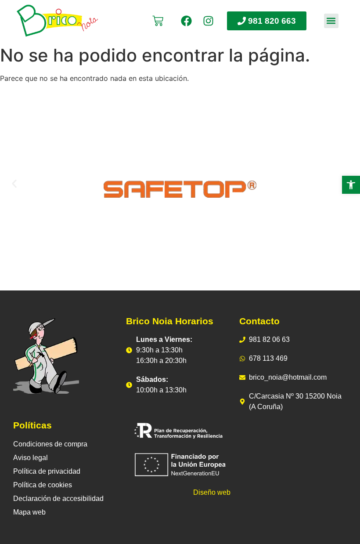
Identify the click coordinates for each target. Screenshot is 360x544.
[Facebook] (186, 21)
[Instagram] (208, 21)
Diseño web (211, 492)
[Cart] (158, 21)
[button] (331, 21)
